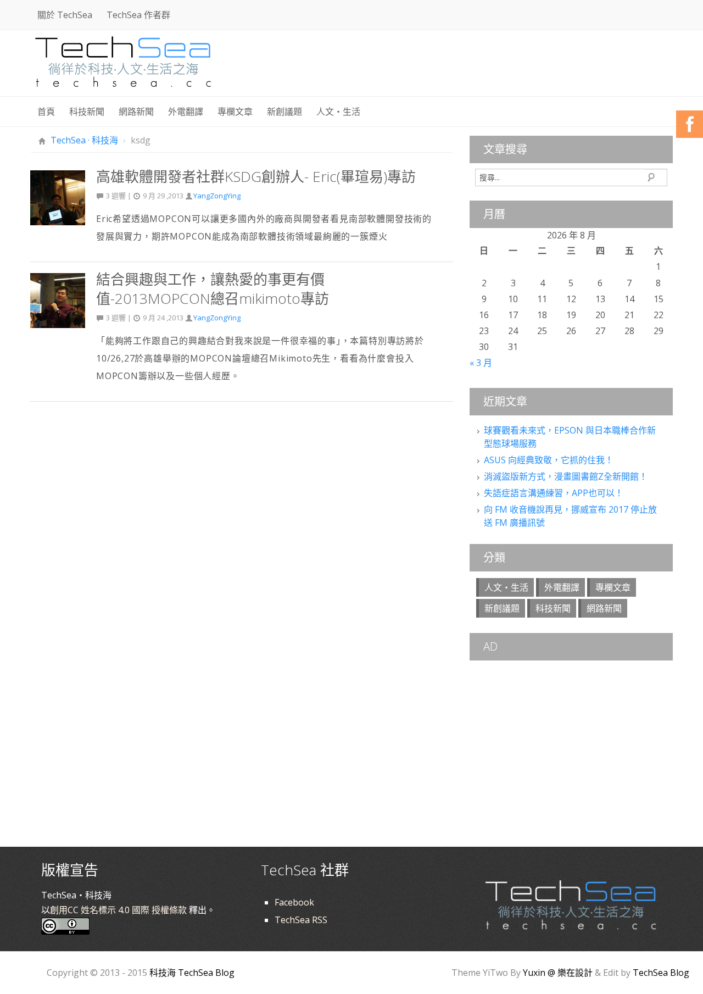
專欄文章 (235, 111)
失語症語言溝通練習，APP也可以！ (553, 493)
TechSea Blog (661, 973)
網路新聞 (136, 111)
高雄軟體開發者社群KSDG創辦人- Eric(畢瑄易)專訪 (256, 176)
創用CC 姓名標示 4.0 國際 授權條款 (118, 910)
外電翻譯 (185, 111)
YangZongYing (217, 196)
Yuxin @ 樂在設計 (558, 973)
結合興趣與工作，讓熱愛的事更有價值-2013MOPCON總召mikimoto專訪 (212, 288)
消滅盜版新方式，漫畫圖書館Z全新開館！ (566, 476)
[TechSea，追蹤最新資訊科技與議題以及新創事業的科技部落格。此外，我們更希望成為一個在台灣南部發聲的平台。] (123, 60)
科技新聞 (86, 111)
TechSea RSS (301, 920)
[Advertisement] (473, 66)
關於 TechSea (64, 15)
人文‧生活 (338, 111)
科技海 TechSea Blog (192, 973)
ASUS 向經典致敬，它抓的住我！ (548, 460)
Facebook (294, 902)
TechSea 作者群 (138, 15)
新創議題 (284, 111)
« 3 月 (481, 363)
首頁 (46, 111)
